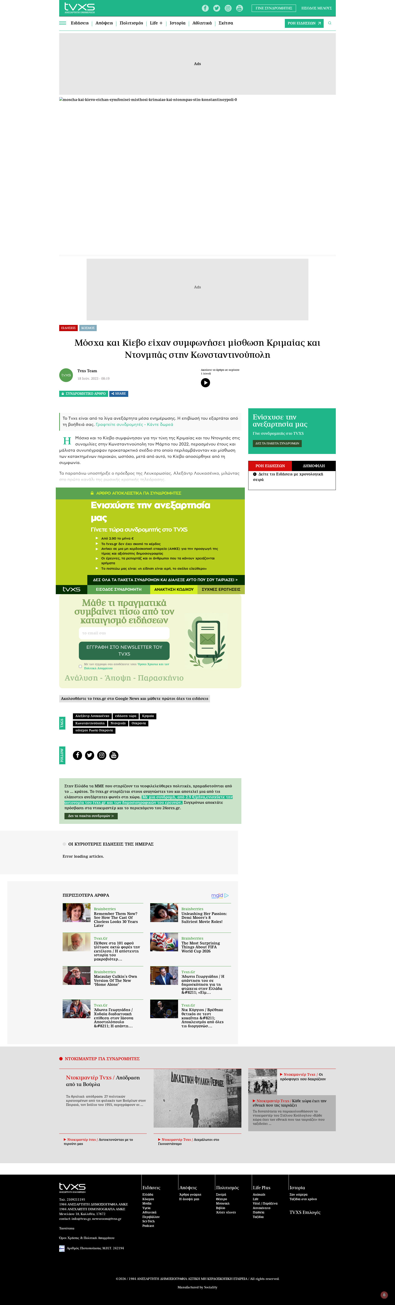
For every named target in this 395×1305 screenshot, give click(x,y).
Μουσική (223, 1203)
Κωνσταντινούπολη (90, 723)
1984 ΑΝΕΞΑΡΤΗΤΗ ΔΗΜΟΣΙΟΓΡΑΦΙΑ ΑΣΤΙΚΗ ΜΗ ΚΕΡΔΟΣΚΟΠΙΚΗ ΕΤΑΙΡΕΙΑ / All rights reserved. (204, 1279)
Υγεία (146, 1208)
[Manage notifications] (384, 1295)
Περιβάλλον (151, 1217)
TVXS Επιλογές (305, 1212)
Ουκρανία (139, 723)
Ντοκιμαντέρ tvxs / (83, 1140)
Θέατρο (221, 1199)
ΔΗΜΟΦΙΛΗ (314, 466)
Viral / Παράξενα (265, 1203)
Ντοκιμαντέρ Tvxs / (91, 1078)
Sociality (210, 1287)
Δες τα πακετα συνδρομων (277, 443)
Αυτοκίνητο (261, 1208)
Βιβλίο (220, 1208)
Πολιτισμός (131, 23)
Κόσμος (148, 1199)
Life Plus (261, 1188)
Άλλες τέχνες (226, 1212)
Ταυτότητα (66, 1228)
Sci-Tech (148, 1221)
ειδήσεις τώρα (125, 716)
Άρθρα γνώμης (190, 1194)
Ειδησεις (68, 328)
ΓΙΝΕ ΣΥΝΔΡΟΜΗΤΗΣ (274, 8)
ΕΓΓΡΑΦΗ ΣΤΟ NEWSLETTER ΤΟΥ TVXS (124, 650)
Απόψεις (104, 23)
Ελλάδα (147, 1194)
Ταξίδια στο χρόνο (303, 1199)
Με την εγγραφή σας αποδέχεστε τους (126, 666)
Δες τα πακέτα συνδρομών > (91, 816)
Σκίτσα (226, 23)
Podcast (148, 1226)
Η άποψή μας (189, 1199)
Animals (259, 1194)
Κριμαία (148, 716)
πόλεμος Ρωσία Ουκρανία (94, 730)
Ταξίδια (258, 1217)
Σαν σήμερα (298, 1194)
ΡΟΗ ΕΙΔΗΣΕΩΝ (302, 23)
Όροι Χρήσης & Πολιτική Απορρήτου (87, 1238)
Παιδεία (258, 1212)
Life (255, 1199)
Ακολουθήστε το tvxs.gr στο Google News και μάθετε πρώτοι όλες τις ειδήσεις (134, 699)
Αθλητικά (202, 23)
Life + (156, 23)
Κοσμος (88, 328)
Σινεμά (221, 1194)
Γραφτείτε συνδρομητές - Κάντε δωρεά (134, 425)
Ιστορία (178, 23)
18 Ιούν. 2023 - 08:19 (93, 378)
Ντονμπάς (118, 723)
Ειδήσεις (80, 23)
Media (147, 1203)
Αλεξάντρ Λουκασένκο (92, 716)
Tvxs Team (87, 371)
